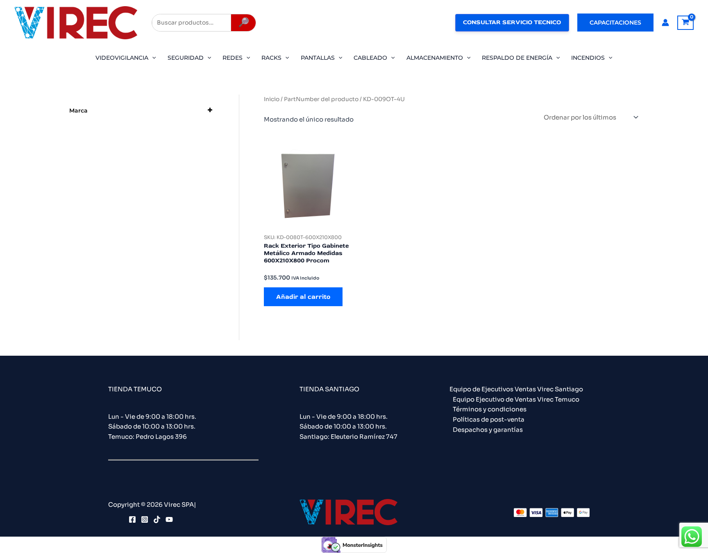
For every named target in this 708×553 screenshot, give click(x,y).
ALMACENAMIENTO (434, 57)
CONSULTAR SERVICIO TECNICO (512, 22)
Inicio (271, 99)
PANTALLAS (318, 57)
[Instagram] (144, 519)
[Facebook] (132, 519)
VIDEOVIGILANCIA (121, 57)
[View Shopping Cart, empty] (685, 23)
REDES (232, 57)
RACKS (271, 57)
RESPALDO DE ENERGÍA (517, 57)
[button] (615, 23)
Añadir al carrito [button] (303, 297)
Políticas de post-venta (488, 419)
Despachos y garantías (488, 429)
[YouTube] (169, 519)
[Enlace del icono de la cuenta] (665, 22)
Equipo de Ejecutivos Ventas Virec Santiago (516, 389)
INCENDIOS (588, 57)
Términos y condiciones (489, 409)
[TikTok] (157, 519)
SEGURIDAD (186, 57)
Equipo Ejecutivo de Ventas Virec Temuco (516, 399)
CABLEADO (370, 57)
